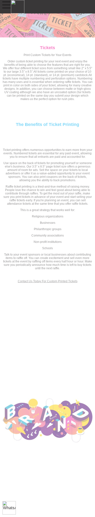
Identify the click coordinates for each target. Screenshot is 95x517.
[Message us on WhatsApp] (9, 508)
